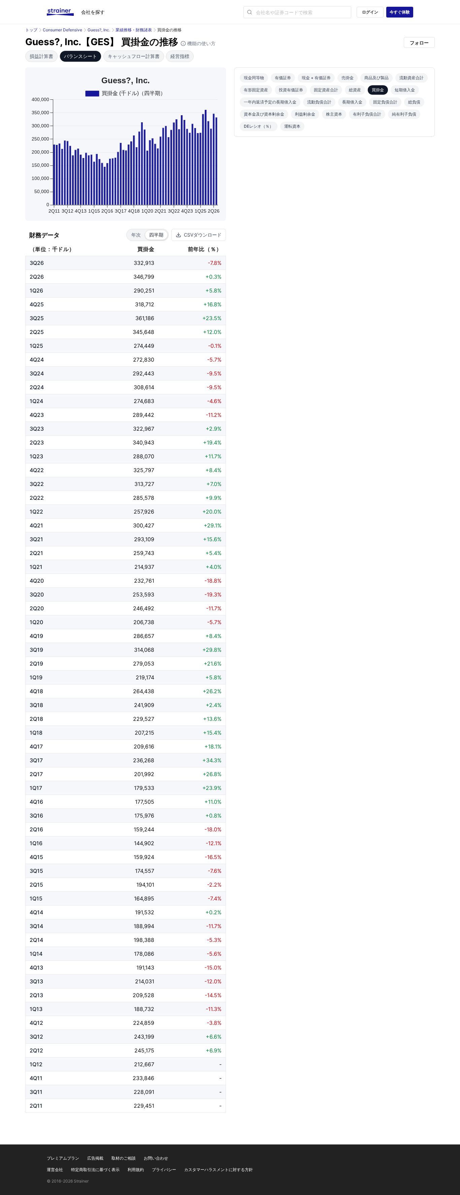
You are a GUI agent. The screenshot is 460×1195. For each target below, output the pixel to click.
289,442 (143, 414)
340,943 (143, 442)
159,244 (144, 829)
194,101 (145, 884)
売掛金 (347, 77)
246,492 (143, 608)
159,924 (144, 857)
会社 (93, 12)
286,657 (143, 636)
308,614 (144, 387)
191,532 (144, 912)
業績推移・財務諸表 (134, 29)
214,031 (144, 981)
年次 (136, 235)
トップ (31, 29)
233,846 (143, 1078)
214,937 (144, 566)
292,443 (143, 373)
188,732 (144, 1009)
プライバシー (164, 1169)
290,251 (144, 290)
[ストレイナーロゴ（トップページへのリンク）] (64, 12)
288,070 (143, 456)
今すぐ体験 (400, 11)
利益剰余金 (305, 114)
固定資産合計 (326, 89)
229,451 (144, 1105)
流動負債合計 (319, 101)
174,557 (144, 870)
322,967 (143, 428)
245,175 (144, 1050)
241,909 (144, 705)
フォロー (419, 42)
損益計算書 (41, 56)
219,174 (145, 677)
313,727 (144, 484)
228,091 (144, 1092)
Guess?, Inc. (99, 29)
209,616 (144, 746)
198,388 (144, 940)
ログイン (370, 11)
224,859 (143, 1022)
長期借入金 (352, 101)
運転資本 (292, 126)
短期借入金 (405, 89)
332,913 (144, 262)
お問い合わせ (156, 1158)
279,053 (143, 663)
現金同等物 (254, 77)
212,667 (144, 1064)
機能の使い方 (201, 43)
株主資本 (334, 114)
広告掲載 (95, 1158)
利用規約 (136, 1169)
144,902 (144, 843)
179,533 (144, 788)
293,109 (144, 539)
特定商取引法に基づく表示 (95, 1169)
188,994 (144, 926)
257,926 (144, 511)
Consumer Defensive (62, 29)
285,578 (143, 497)
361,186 (144, 318)
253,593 (143, 594)
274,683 (144, 401)
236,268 (143, 760)
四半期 (156, 235)
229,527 (143, 718)
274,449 (144, 345)
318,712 (144, 304)
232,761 (144, 580)
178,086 (144, 953)
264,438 (143, 691)
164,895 (144, 898)
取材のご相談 (123, 1158)
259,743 (143, 553)
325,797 (143, 470)
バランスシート (80, 56)
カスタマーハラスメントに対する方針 (218, 1169)
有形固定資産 (256, 89)
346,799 (143, 276)
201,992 (144, 774)
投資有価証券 (291, 89)
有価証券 (283, 77)
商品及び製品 (376, 77)
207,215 (144, 732)
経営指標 (179, 56)
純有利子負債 (404, 114)
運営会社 (55, 1169)
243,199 (144, 1036)
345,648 (143, 332)
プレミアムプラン (63, 1158)
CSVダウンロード (203, 235)
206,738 (143, 622)
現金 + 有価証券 (316, 77)
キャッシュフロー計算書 (134, 56)
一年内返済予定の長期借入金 (270, 101)
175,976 (144, 815)
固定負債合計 (385, 101)
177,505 (144, 801)
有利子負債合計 (367, 114)
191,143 (145, 967)
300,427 (143, 525)
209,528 (143, 995)
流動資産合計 (411, 77)
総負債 (414, 101)
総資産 (355, 89)
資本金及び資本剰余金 (264, 114)
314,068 (144, 649)
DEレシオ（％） (258, 126)
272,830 (143, 359)
